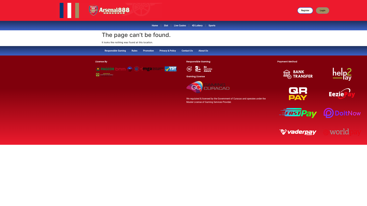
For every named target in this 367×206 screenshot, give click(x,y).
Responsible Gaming (115, 50)
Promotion (148, 50)
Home (155, 25)
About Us (203, 50)
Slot (166, 25)
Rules (134, 50)
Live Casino (180, 25)
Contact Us (187, 50)
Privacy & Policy (168, 50)
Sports (212, 25)
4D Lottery (197, 25)
